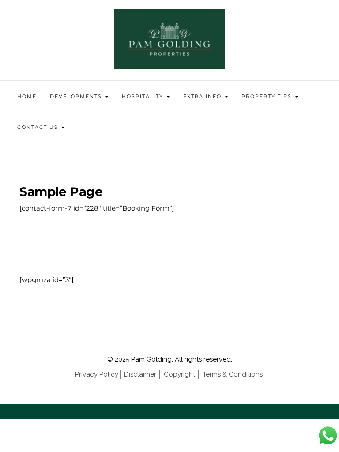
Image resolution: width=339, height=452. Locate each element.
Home (27, 96)
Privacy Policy (96, 374)
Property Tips (267, 96)
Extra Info (203, 96)
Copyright (179, 374)
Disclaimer (140, 374)
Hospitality (144, 96)
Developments (77, 96)
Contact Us (38, 127)
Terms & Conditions (233, 374)
